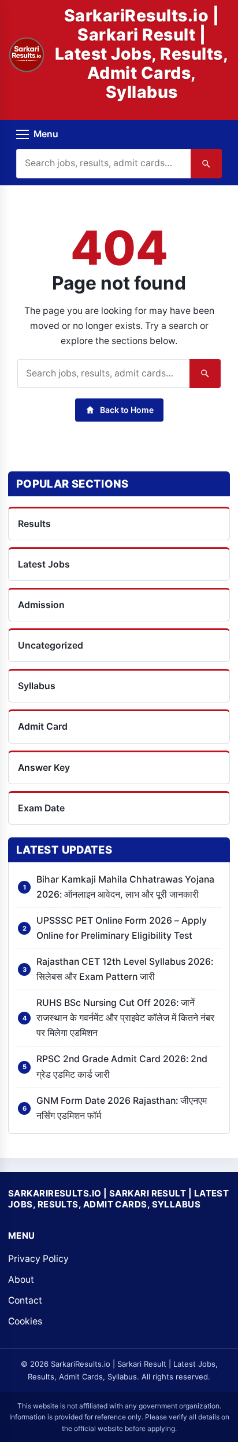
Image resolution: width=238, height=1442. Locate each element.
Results (34, 523)
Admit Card (43, 726)
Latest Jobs (44, 564)
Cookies (25, 1321)
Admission (41, 604)
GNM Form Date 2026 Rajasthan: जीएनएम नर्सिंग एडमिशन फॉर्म (121, 1108)
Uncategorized (50, 645)
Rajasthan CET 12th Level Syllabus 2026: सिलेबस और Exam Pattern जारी (124, 969)
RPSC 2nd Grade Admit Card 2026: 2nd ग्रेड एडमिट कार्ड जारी (121, 1066)
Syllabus (36, 685)
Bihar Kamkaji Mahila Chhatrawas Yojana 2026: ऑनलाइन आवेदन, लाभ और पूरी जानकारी (125, 887)
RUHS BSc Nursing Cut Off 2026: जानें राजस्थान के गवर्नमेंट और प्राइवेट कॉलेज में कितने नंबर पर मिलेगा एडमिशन (125, 1017)
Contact (25, 1300)
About (21, 1279)
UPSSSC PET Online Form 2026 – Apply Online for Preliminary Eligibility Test (121, 928)
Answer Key (44, 767)
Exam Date (41, 808)
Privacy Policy (38, 1258)
